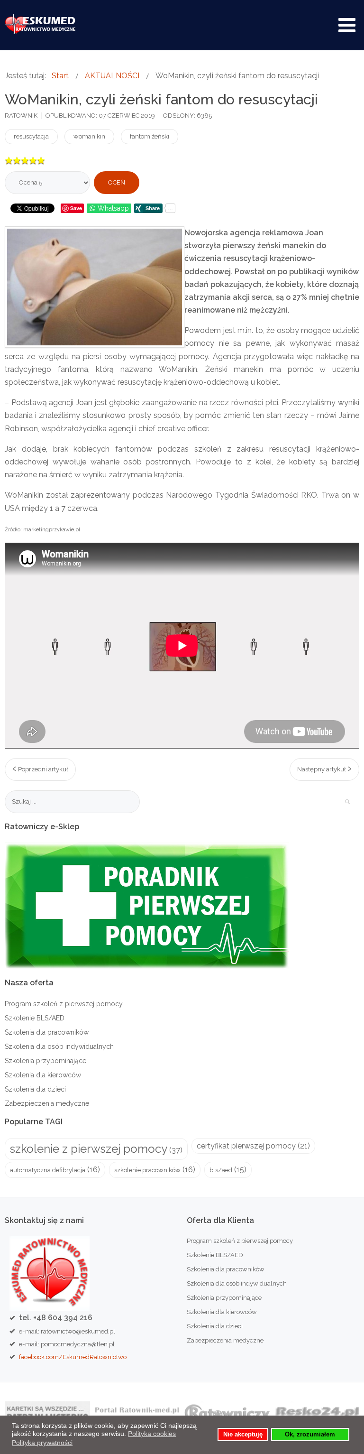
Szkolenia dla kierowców (43, 1075)
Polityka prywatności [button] (42, 1442)
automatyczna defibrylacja (47, 1170)
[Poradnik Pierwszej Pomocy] (147, 905)
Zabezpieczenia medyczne (47, 1103)
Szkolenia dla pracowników (47, 1032)
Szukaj (347, 801)
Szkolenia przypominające (45, 1061)
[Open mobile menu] (347, 25)
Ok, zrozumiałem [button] (310, 1434)
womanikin (89, 136)
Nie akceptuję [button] (243, 1434)
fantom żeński (149, 136)
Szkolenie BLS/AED (34, 1018)
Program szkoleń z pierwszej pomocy (64, 1004)
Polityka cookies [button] (152, 1433)
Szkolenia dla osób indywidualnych (59, 1046)
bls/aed (220, 1170)
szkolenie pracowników (147, 1170)
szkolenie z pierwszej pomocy (88, 1149)
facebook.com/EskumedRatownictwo (73, 1357)
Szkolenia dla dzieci (35, 1089)
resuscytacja (31, 136)
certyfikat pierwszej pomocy (246, 1145)
